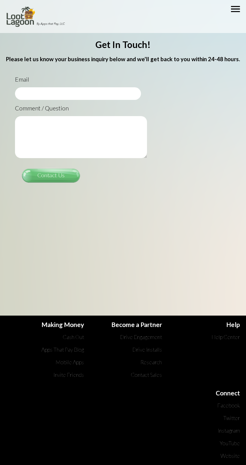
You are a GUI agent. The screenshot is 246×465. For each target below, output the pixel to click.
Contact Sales (146, 374)
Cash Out (73, 337)
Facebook (228, 405)
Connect (228, 393)
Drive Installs (147, 349)
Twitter (231, 418)
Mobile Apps (70, 362)
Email (22, 79)
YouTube (230, 443)
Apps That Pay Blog (62, 349)
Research (151, 362)
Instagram (229, 430)
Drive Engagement (141, 337)
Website (230, 455)
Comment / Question (42, 108)
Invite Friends (68, 374)
